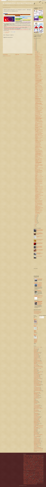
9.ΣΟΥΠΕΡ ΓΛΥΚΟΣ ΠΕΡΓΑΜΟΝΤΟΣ (38, 126)
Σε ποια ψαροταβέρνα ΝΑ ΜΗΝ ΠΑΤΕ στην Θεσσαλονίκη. (40, 239)
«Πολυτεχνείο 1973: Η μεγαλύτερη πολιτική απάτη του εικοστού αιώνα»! (40, 253)
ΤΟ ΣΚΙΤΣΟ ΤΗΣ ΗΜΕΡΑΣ (36, 440)
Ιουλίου (36, 217)
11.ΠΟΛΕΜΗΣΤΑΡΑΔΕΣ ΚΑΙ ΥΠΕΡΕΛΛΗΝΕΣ (37, 197)
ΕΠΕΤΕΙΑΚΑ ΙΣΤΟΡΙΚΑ (36, 380)
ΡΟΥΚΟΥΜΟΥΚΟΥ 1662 (37, 68)
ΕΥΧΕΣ (34, 386)
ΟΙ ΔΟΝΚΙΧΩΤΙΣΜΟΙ (36, 413)
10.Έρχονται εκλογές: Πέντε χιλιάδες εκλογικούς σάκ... (38, 182)
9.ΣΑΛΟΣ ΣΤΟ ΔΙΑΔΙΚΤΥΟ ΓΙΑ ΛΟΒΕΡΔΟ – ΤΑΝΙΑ (38, 65)
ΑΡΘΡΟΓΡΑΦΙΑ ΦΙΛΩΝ (36, 356)
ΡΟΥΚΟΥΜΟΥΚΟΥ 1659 (37, 113)
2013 (35, 224)
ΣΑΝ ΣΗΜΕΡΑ (33, 476)
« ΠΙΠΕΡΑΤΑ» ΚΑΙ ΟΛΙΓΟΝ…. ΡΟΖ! (27, 455)
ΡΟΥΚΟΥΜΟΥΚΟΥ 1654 (37, 184)
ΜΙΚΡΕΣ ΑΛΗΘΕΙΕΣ (36, 410)
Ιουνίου (36, 218)
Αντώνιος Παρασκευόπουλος (37, 290)
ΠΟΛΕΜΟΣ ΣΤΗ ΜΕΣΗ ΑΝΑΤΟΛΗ (37, 416)
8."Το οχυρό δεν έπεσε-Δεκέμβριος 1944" (39, 79)
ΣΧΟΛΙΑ (34, 437)
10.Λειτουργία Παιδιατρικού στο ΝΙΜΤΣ (38, 112)
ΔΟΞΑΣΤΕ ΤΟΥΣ (35, 461)
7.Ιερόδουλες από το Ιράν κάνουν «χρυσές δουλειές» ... (38, 78)
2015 (35, 49)
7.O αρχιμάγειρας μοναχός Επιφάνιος (38, 150)
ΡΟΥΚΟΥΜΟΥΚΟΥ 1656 (37, 157)
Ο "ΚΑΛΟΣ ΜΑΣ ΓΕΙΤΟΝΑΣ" (36, 411)
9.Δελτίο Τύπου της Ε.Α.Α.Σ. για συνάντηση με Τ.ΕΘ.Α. (38, 111)
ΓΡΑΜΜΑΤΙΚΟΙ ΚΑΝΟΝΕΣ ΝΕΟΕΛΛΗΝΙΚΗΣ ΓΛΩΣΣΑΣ (38, 459)
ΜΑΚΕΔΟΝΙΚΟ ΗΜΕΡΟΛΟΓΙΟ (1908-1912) (38, 408)
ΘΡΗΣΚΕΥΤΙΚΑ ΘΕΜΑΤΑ (36, 392)
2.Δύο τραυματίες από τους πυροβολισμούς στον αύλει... (38, 146)
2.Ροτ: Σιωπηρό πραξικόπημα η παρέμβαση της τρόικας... (38, 116)
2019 (35, 45)
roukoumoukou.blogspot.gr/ (36, 313)
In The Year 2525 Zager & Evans (38, 85)
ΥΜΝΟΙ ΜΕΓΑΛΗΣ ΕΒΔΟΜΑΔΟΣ (37, 447)
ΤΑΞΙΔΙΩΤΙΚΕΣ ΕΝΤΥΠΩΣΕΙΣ (37, 438)
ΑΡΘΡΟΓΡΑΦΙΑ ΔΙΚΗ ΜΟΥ (36, 355)
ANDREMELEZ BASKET (35, 335)
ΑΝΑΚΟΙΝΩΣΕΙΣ (35, 350)
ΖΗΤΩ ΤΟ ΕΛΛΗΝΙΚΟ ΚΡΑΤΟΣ (30, 466)
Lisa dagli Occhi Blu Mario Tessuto (38, 158)
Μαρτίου (36, 221)
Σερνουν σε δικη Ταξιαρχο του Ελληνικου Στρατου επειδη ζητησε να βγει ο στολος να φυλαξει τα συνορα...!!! (40, 230)
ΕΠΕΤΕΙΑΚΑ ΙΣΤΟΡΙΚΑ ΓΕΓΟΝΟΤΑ (37, 381)
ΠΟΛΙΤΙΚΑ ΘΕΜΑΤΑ (36, 419)
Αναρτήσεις (41, 316)
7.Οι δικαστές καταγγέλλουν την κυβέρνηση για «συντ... (38, 206)
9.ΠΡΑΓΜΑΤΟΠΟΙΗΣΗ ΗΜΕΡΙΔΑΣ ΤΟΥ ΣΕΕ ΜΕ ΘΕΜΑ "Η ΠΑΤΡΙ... (39, 153)
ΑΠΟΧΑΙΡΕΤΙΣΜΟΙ (34, 456)
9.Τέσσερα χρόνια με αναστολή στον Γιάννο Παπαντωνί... (38, 209)
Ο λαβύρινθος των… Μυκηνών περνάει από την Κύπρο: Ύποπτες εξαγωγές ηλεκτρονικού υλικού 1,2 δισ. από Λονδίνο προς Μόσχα (39, 303)
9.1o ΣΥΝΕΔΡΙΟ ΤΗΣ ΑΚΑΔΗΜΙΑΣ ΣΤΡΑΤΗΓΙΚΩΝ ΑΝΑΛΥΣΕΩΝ (38, 80)
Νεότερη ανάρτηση (5, 54)
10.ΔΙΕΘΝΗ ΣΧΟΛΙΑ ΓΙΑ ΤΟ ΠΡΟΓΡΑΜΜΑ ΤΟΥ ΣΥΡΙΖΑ (38, 98)
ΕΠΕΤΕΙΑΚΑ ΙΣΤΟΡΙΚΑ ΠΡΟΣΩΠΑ (38, 464)
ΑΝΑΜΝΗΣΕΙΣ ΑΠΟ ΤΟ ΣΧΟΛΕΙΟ (37, 352)
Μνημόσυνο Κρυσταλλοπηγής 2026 (39, 297)
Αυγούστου (36, 216)
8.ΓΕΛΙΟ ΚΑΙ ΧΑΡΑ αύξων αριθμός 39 (38, 164)
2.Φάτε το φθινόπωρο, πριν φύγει (38, 132)
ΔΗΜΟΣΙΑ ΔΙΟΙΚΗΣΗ (36, 365)
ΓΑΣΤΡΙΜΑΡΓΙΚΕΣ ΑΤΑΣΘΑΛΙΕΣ (34, 458)
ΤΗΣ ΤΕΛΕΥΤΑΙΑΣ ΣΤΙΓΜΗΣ (36, 439)
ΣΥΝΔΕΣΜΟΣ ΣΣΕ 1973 (35, 326)
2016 (35, 48)
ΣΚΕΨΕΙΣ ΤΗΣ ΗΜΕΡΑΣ (28, 478)
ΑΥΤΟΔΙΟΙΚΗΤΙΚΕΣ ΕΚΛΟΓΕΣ (37, 358)
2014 (35, 50)
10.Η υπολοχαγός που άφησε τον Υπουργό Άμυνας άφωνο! (38, 67)
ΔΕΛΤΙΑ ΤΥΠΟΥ (35, 364)
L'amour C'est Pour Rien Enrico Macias (38, 200)
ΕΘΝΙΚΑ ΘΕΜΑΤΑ (35, 373)
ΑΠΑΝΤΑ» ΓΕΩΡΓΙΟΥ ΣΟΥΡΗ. (27, 456)
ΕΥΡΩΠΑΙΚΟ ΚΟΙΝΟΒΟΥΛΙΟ (37, 385)
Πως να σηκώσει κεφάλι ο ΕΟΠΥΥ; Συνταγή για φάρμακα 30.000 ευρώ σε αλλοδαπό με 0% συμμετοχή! (40, 234)
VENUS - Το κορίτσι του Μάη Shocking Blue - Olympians (38, 129)
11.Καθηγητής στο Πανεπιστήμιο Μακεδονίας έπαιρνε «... (38, 141)
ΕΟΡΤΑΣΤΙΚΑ (35, 379)
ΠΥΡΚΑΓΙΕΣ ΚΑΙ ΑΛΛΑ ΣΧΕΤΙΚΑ (37, 423)
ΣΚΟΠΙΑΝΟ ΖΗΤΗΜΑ (36, 433)
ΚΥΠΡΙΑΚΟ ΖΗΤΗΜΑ (36, 401)
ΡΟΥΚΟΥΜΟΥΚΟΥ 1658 (37, 128)
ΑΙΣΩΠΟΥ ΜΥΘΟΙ (35, 349)
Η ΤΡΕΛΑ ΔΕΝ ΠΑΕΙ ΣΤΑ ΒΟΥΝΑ (37, 466)
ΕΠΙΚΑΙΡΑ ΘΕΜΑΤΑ (26, 465)
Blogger (26, 485)
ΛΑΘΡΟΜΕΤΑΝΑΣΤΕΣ (36, 402)
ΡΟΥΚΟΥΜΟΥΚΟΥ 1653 (37, 199)
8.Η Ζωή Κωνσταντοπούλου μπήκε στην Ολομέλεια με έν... (39, 96)
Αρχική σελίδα (17, 54)
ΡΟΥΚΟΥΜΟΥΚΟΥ (26, 476)
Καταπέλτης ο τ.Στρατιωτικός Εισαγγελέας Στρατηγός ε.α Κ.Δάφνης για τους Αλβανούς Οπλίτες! (39, 247)
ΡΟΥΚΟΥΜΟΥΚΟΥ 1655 (37, 169)
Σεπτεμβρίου (36, 215)
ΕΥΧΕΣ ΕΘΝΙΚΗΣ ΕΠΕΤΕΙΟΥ (37, 387)
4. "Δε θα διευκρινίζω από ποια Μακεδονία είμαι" (38, 119)
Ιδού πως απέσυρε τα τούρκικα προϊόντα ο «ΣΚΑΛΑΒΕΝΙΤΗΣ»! (40, 249)
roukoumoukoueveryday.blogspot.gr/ (37, 312)
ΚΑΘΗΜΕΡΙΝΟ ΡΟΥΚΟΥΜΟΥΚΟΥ (18, 3)
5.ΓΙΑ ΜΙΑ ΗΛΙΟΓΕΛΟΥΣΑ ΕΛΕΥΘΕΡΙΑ (39, 133)
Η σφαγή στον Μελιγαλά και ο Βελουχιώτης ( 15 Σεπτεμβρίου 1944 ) (39, 243)
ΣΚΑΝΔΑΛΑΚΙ (35, 429)
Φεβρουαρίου (36, 222)
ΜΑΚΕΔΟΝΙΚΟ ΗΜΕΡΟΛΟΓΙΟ (37, 407)
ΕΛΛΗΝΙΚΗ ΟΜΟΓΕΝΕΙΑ (31, 463)
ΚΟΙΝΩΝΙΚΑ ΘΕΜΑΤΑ (38, 469)
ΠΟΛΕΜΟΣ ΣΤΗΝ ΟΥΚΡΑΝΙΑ (37, 417)
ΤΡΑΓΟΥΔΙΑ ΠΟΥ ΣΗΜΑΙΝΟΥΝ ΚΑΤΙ (27, 481)
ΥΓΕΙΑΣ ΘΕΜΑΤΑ (34, 482)
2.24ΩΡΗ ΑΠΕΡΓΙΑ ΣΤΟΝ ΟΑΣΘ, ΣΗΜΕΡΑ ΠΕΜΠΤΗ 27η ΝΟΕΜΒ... (38, 103)
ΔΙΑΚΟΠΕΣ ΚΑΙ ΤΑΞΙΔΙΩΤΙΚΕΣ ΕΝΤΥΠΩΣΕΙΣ (28, 460)
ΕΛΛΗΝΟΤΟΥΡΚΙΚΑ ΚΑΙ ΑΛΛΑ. (39, 463)
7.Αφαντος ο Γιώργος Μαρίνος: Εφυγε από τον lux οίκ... (38, 123)
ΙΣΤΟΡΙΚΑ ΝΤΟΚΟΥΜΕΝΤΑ (36, 395)
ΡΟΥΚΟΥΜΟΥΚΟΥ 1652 (37, 213)
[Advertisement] (37, 263)
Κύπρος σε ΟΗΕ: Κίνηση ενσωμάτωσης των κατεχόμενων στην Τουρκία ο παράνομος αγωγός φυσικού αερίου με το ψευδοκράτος (39, 285)
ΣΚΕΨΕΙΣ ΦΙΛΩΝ (37, 478)
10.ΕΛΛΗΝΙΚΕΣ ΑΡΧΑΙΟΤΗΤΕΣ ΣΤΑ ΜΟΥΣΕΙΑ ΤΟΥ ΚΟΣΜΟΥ (38, 154)
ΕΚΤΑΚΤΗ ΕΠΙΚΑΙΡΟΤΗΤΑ (36, 375)
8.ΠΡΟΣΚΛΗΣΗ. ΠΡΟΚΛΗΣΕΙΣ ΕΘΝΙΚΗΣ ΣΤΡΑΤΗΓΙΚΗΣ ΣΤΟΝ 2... (39, 208)
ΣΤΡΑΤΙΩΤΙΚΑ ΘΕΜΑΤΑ (32, 480)
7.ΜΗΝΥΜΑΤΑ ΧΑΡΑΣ (37, 163)
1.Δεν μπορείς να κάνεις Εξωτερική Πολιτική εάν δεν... (38, 115)
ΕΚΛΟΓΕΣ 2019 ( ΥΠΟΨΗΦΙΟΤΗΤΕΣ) (37, 374)
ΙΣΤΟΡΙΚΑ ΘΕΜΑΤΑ (36, 394)
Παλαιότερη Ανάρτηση (29, 54)
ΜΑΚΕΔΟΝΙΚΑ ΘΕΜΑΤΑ (36, 406)
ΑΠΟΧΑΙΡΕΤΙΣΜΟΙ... (40, 456)
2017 (35, 47)
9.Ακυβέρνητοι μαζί (37, 97)
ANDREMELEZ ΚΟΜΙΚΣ (35, 319)
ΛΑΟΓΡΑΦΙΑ (35, 403)
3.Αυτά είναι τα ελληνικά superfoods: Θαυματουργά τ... (38, 147)
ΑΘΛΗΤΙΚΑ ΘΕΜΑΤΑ (35, 455)
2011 (35, 225)
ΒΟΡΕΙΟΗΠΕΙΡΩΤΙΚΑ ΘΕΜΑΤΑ (26, 458)
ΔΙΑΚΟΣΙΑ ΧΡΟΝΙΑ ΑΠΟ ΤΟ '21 (37, 368)
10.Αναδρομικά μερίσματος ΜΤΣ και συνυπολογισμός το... (38, 81)
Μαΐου (35, 219)
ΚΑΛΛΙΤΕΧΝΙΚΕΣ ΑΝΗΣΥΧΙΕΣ (37, 397)
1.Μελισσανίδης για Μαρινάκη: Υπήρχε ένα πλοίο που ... (39, 171)
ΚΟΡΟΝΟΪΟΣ (35, 400)
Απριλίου (36, 220)
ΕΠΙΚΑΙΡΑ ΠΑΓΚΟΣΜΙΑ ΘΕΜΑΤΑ (33, 465)
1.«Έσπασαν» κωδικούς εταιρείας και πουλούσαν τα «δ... (38, 159)
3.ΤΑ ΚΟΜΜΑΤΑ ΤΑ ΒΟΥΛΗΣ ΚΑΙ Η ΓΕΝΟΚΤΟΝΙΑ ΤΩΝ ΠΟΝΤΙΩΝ (38, 162)
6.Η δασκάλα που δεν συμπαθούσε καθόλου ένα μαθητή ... (38, 134)
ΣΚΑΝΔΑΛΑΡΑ (35, 430)
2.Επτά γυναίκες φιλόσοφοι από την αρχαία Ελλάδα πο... (38, 56)
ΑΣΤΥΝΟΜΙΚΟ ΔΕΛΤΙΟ (36, 357)
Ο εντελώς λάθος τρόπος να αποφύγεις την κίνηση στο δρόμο (39, 279)
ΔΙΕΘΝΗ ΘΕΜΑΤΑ (27, 461)
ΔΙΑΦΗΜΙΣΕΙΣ (35, 369)
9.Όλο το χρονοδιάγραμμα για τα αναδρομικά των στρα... (38, 194)
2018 (35, 46)
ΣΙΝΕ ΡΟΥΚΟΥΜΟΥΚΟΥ (36, 428)
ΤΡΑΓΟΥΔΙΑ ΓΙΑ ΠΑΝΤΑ (35, 481)
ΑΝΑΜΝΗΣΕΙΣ (35, 351)
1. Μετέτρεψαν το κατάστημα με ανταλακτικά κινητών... (38, 70)
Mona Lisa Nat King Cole (37, 185)
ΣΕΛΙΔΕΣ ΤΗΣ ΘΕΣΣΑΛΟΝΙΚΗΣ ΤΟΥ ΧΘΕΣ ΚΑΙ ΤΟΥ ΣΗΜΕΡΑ (35, 477)
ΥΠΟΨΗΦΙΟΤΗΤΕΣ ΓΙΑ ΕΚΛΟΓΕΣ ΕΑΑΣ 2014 (38, 449)
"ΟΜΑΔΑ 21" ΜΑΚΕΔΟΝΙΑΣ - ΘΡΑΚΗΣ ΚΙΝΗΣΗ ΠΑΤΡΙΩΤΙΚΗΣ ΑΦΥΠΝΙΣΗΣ (38, 301)
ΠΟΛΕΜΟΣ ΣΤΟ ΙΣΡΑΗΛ (36, 418)
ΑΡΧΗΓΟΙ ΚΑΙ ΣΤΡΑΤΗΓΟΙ (39, 256)
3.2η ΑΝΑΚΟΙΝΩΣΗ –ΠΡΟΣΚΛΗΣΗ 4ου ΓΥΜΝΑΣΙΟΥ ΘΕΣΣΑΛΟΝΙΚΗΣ (39, 118)
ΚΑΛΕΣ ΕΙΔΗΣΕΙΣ (35, 396)
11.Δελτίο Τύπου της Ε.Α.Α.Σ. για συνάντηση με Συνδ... (38, 212)
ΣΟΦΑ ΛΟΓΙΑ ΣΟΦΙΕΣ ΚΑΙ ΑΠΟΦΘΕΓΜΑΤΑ (38, 434)
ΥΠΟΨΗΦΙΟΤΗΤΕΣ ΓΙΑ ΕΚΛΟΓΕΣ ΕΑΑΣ (38, 448)
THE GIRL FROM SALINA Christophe (38, 170)
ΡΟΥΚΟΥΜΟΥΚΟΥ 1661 (37, 84)
